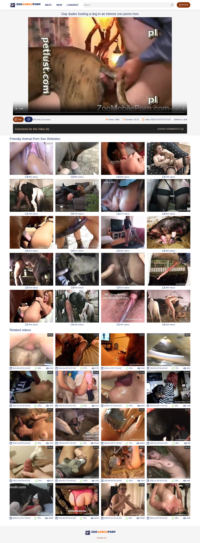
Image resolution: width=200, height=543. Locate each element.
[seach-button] (172, 5)
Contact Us (101, 538)
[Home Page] (25, 5)
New (59, 5)
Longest (73, 5)
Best (48, 5)
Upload (184, 5)
